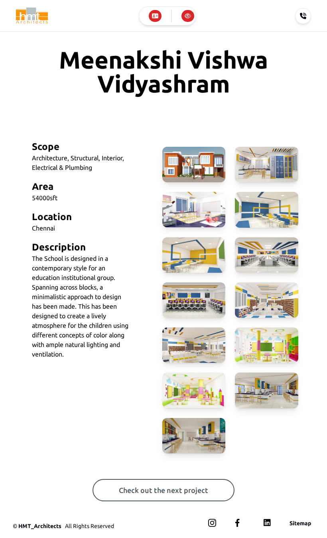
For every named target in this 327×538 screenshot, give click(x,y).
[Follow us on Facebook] (239, 523)
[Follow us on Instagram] (212, 523)
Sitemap (300, 523)
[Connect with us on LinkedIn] (267, 522)
